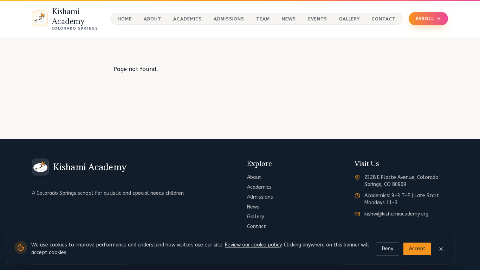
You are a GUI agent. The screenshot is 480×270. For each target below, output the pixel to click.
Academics (187, 18)
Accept (417, 249)
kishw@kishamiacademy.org (396, 214)
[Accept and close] (441, 249)
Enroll (425, 18)
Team (263, 18)
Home (125, 18)
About (152, 18)
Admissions (229, 18)
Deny (387, 249)
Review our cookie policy (253, 245)
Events (317, 18)
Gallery (349, 18)
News (289, 18)
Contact (384, 18)
